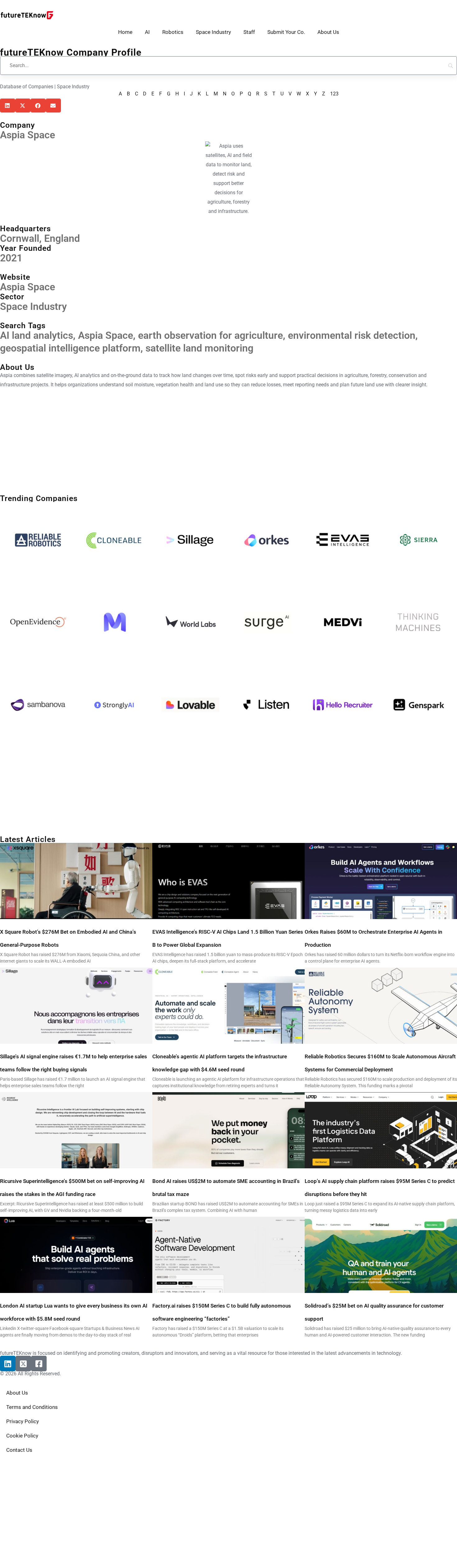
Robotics (172, 32)
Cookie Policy (22, 1436)
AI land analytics (36, 335)
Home (125, 32)
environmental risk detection (351, 335)
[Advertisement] (186, 442)
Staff (249, 32)
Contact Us (19, 1450)
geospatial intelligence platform (70, 348)
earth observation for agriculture (210, 335)
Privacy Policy (22, 1421)
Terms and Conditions (32, 1407)
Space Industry (213, 32)
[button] (7, 106)
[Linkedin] (8, 1363)
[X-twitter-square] (23, 1363)
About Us (328, 32)
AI (147, 32)
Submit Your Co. (286, 32)
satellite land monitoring (199, 348)
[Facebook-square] (39, 1363)
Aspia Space (27, 287)
